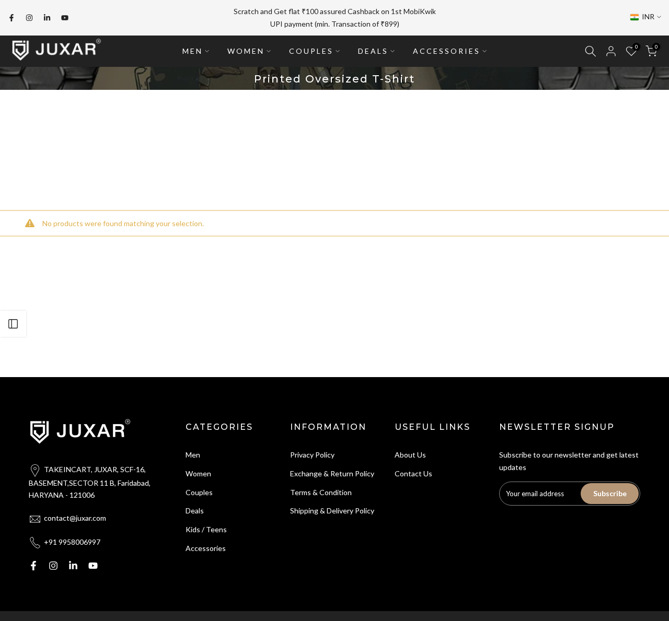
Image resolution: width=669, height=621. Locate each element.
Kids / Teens (206, 529)
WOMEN (245, 50)
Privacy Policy (312, 454)
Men (193, 454)
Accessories (206, 548)
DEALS (373, 50)
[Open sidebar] (13, 324)
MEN (192, 50)
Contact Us (413, 473)
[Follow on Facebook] (11, 17)
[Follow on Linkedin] (47, 17)
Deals (195, 510)
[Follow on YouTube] (64, 17)
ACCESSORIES (446, 50)
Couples (199, 492)
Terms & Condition (321, 492)
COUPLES (311, 50)
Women (198, 473)
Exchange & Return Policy (332, 473)
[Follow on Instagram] (29, 17)
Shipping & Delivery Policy (332, 510)
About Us (410, 454)
